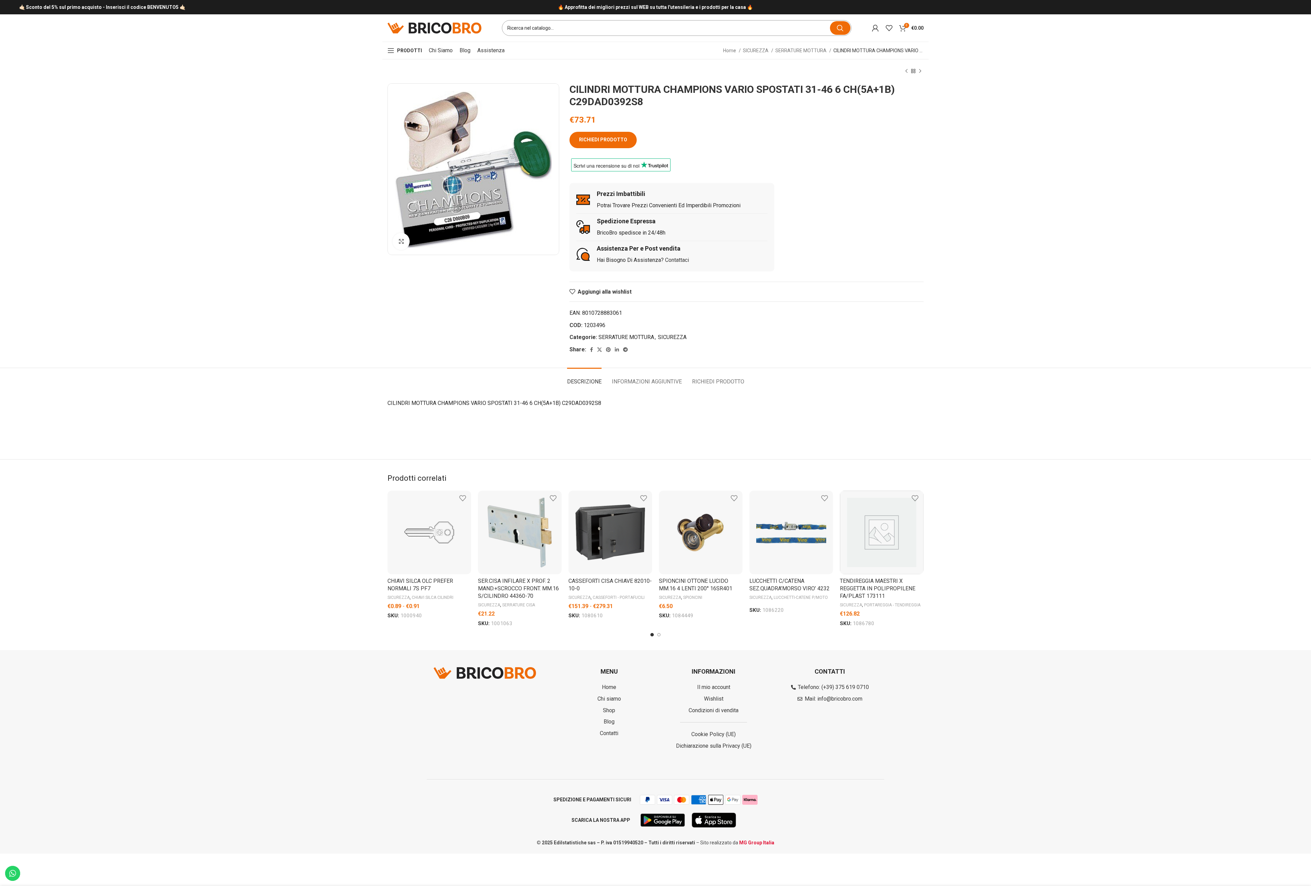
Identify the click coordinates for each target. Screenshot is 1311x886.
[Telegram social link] (625, 349)
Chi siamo (441, 50)
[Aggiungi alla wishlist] (462, 498)
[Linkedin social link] (617, 349)
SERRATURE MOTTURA (801, 50)
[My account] (875, 28)
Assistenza (491, 50)
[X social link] (599, 349)
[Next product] (920, 71)
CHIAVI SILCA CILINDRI (432, 597)
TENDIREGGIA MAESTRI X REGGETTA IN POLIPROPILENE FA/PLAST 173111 (877, 589)
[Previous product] (906, 71)
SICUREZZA (756, 50)
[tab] (584, 378)
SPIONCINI (692, 597)
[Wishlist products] (889, 28)
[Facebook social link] (591, 349)
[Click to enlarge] (401, 241)
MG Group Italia (756, 842)
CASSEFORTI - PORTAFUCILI (619, 597)
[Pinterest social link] (608, 349)
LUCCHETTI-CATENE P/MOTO (801, 597)
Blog (465, 50)
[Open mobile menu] (404, 50)
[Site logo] (434, 27)
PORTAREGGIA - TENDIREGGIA (892, 605)
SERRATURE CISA (518, 605)
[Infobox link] (655, 7)
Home (730, 50)
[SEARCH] (840, 28)
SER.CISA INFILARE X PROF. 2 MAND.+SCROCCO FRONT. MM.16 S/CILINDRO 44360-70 (518, 589)
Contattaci (677, 260)
